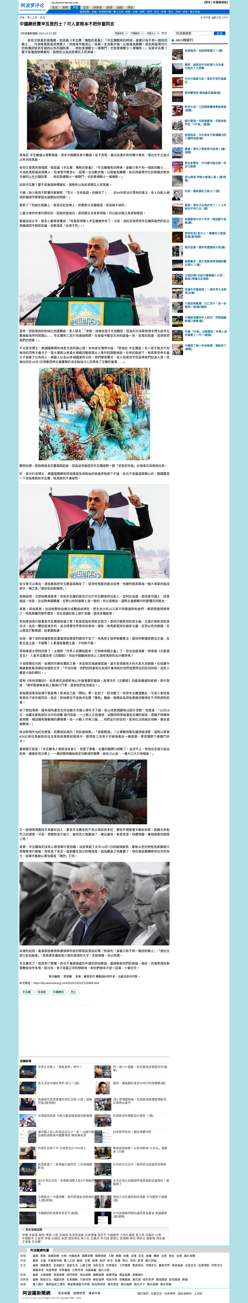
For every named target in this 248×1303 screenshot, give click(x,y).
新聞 (65, 7)
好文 (156, 11)
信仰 (179, 1255)
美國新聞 (53, 1255)
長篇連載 (91, 1270)
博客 (130, 7)
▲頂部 (198, 1293)
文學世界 (77, 1270)
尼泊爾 (36, 1241)
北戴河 (95, 1238)
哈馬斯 (42, 992)
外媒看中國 (105, 11)
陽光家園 (152, 1284)
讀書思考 (38, 1270)
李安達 (68, 976)
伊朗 (25, 1235)
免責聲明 (169, 1293)
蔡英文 (141, 1238)
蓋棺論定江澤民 (55, 1284)
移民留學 (98, 1279)
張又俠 (140, 1235)
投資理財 (203, 1265)
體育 (156, 1255)
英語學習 (51, 1270)
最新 (84, 11)
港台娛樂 (85, 1274)
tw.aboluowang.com (64, 2)
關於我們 (142, 1293)
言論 (94, 11)
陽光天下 (139, 1284)
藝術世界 (164, 1265)
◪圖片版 (216, 17)
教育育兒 (138, 1265)
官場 (133, 1255)
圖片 (195, 11)
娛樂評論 (111, 1274)
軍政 (43, 1255)
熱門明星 (72, 1274)
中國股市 (28, 1238)
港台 (171, 1255)
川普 (55, 1235)
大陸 (64, 1255)
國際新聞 (87, 1255)
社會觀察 (72, 1279)
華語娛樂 (59, 1274)
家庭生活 (72, 1265)
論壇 (120, 7)
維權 (149, 1255)
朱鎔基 (33, 1235)
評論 (75, 7)
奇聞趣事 (124, 1279)
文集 (135, 11)
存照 (178, 11)
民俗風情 (174, 1279)
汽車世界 (85, 1279)
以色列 (33, 177)
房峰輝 (124, 1238)
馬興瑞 (63, 1235)
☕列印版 (205, 17)
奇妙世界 (148, 1279)
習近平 (102, 1235)
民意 (185, 11)
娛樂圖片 (138, 1274)
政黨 (142, 11)
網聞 (118, 1255)
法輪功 (149, 1235)
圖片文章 (104, 1270)
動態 (128, 11)
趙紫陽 (150, 1238)
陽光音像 (165, 1284)
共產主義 (28, 643)
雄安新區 (74, 1238)
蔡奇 (133, 1238)
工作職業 (124, 1265)
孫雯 (64, 1238)
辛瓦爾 (26, 992)
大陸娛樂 (45, 1274)
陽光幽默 (126, 1284)
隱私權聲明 (185, 1293)
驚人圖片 (38, 1284)
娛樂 (109, 7)
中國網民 (58, 992)
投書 (163, 11)
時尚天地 (111, 1279)
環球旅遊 (161, 1279)
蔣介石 (85, 1238)
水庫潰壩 (91, 1235)
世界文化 (217, 1265)
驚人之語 (118, 11)
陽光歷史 (113, 1284)
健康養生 (45, 1265)
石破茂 (55, 1238)
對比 (171, 11)
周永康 (160, 1238)
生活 (86, 7)
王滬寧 (39, 1238)
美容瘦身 (177, 1265)
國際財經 (100, 1255)
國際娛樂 (98, 1274)
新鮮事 (97, 7)
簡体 (208, 2)
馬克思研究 (99, 1284)
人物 (111, 1255)
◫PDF (225, 17)
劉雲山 (114, 1238)
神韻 (48, 1235)
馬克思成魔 (76, 1235)
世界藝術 (64, 1270)
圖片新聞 (189, 1255)
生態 (164, 1255)
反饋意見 (156, 1293)
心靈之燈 (85, 1265)
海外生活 (98, 1265)
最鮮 (35, 1279)
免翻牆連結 (220, 2)
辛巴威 (104, 1238)
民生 (141, 1255)
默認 (164, 33)
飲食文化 (45, 1279)
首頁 (55, 7)
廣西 (42, 1235)
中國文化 (151, 1265)
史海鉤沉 (59, 1265)
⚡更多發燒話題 (32, 1229)
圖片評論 (150, 1260)
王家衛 (26, 1241)
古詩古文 (190, 1265)
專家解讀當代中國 (78, 1284)
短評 (149, 11)
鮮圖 (185, 1279)
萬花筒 (136, 1279)
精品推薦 (124, 1274)
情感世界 (59, 1279)
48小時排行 (184, 40)
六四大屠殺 (127, 1235)
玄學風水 (111, 1265)
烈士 (73, 992)
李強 (48, 1238)
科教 (126, 1255)
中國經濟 (113, 1235)
